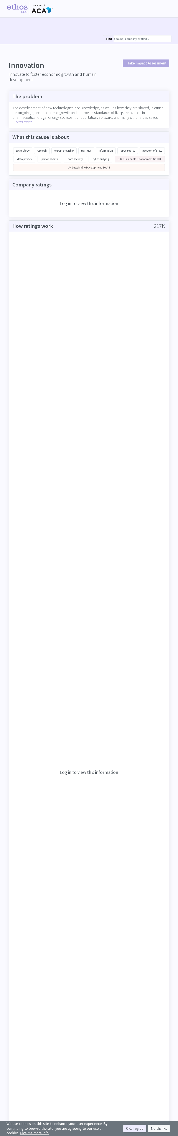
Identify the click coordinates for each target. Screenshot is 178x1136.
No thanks (159, 1128)
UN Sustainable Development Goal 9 (89, 167)
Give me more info (34, 1133)
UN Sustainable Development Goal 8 (140, 159)
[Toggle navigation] (167, 8)
